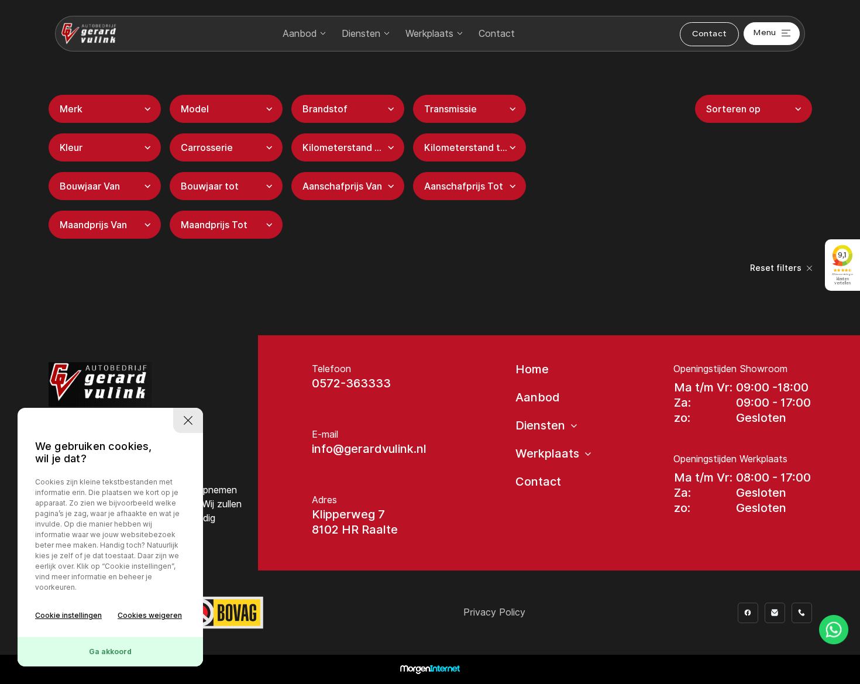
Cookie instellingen (68, 615)
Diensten (361, 33)
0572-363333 (351, 383)
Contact (497, 33)
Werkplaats (429, 33)
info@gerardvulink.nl (369, 449)
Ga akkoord (110, 651)
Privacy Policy (494, 612)
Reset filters (777, 268)
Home (532, 369)
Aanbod (300, 33)
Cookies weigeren (150, 615)
